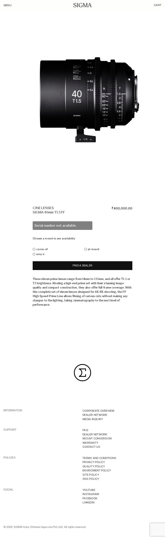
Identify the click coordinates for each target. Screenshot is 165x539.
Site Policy (90, 474)
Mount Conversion (97, 438)
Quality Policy (93, 466)
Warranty (90, 442)
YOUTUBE (88, 490)
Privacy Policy (93, 462)
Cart (157, 5)
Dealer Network (94, 414)
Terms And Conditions (99, 458)
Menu (8, 5)
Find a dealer (82, 265)
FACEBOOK (89, 498)
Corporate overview (98, 410)
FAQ (85, 430)
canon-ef (42, 249)
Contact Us (91, 446)
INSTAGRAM (90, 494)
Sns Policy (90, 478)
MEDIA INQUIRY (92, 419)
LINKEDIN (88, 502)
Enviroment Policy (96, 470)
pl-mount (93, 249)
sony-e (40, 254)
